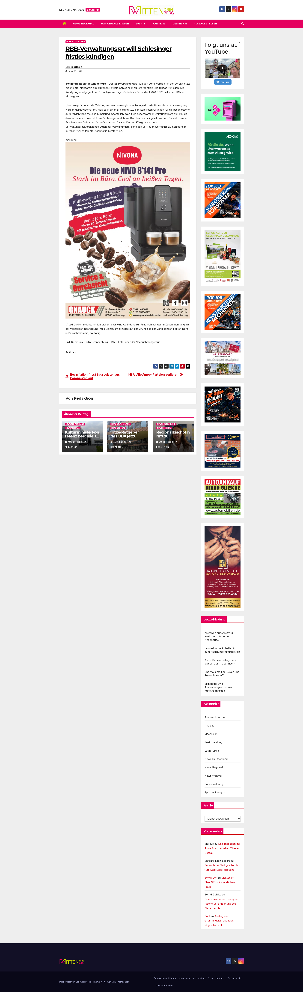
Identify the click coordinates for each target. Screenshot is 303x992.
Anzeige (209, 725)
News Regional (83, 23)
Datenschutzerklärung (165, 978)
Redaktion (76, 66)
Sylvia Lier (211, 877)
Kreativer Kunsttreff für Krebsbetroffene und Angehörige (219, 636)
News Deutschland (75, 42)
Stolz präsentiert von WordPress (75, 981)
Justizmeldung (213, 742)
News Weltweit (214, 775)
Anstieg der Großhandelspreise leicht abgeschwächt (219, 921)
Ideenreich (179, 23)
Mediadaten (199, 978)
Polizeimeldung (214, 784)
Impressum (184, 978)
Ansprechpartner (215, 717)
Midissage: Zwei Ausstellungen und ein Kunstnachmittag (218, 687)
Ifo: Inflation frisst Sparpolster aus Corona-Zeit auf (95, 376)
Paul (207, 916)
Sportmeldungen (215, 792)
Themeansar (122, 981)
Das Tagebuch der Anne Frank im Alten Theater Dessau (222, 848)
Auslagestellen (205, 23)
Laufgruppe (212, 750)
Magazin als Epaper (115, 23)
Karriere (159, 23)
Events (141, 23)
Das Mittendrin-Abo (163, 985)
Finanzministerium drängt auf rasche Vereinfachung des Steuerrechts (222, 904)
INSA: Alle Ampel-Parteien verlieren (153, 374)
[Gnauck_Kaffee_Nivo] (127, 230)
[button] (242, 23)
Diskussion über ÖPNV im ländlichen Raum (220, 882)
